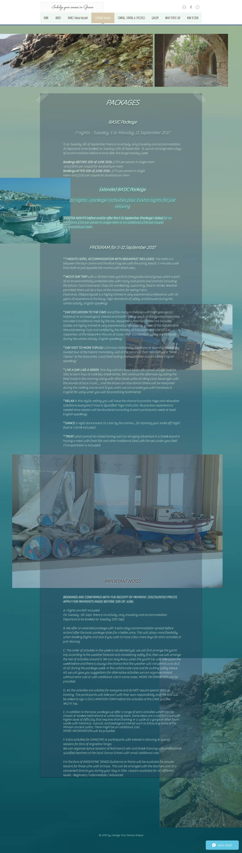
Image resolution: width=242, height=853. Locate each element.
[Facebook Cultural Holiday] (184, 7)
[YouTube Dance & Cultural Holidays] (197, 7)
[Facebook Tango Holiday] (191, 7)
